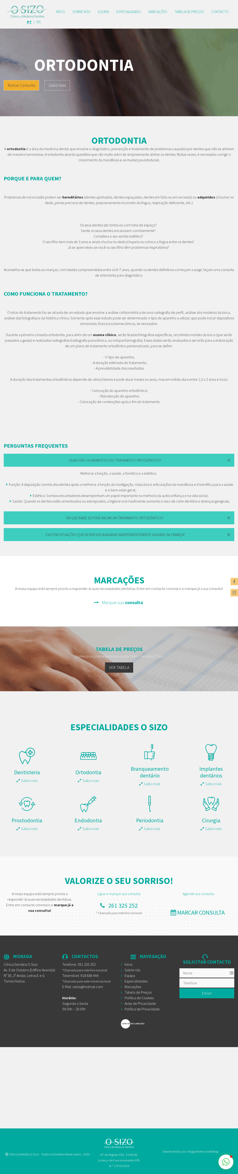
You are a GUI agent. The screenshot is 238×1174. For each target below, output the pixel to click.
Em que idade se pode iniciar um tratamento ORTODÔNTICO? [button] (115, 518)
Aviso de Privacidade (140, 1003)
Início (60, 11)
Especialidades (128, 11)
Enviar (207, 993)
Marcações (158, 11)
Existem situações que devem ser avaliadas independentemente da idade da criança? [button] (115, 534)
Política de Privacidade (142, 1009)
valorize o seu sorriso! (119, 880)
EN (38, 22)
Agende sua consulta (198, 893)
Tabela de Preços (138, 992)
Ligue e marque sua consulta (119, 893)
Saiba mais (57, 85)
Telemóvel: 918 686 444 (80, 975)
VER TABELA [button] (119, 667)
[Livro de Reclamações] (148, 1023)
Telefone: (79, 964)
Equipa (103, 11)
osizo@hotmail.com (88, 986)
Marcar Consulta (21, 85)
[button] (225, 1161)
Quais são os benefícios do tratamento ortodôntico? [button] (115, 460)
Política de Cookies (139, 997)
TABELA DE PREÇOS (189, 11)
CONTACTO (220, 11)
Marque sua (121, 602)
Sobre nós (81, 11)
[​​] (27, 11)
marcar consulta (201, 912)
